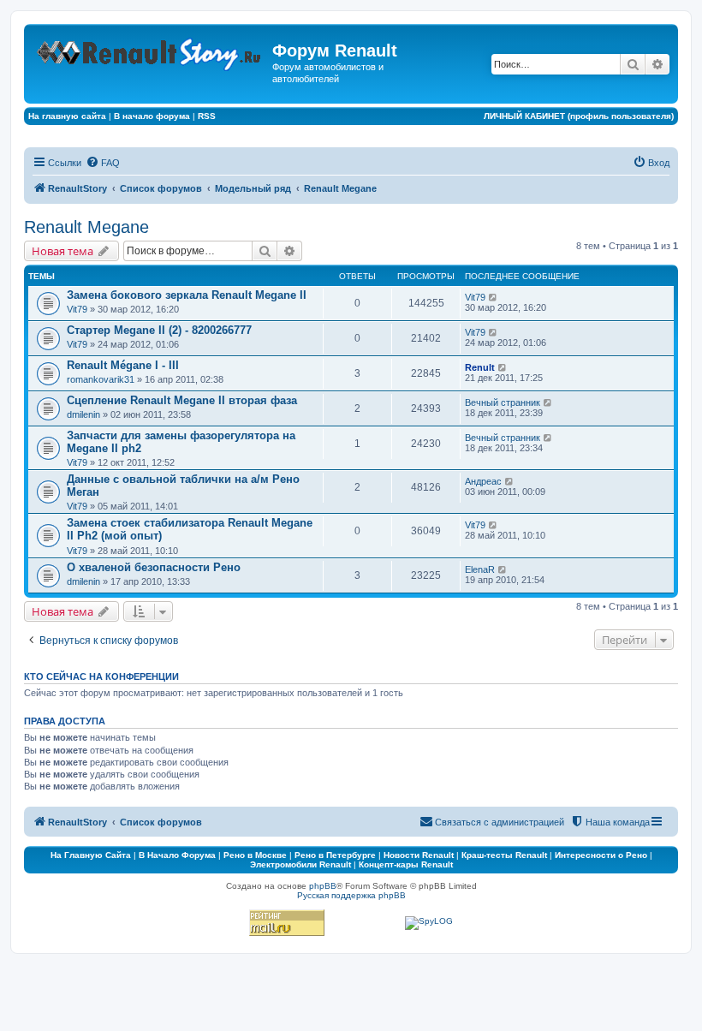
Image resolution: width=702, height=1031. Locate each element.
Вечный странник (502, 402)
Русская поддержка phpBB (351, 895)
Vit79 (77, 309)
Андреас (483, 481)
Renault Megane (86, 227)
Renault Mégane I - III (123, 365)
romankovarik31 (100, 379)
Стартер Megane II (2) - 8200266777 (159, 330)
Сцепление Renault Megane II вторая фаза (182, 400)
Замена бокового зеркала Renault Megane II (186, 295)
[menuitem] (103, 162)
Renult (480, 367)
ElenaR (480, 569)
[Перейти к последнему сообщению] (493, 297)
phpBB (322, 886)
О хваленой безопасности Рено (154, 567)
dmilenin (83, 414)
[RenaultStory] (150, 51)
